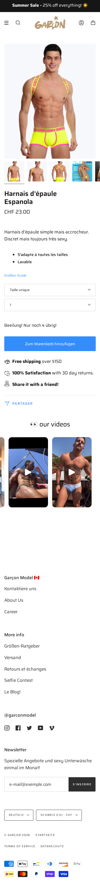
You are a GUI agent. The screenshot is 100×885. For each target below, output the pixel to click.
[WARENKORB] (93, 23)
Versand (12, 657)
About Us (13, 600)
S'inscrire (82, 784)
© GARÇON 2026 (17, 835)
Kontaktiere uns (20, 588)
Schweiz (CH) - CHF (57, 815)
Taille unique (20, 290)
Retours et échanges (25, 668)
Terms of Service (19, 846)
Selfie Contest (18, 680)
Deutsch (17, 815)
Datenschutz (52, 846)
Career (11, 611)
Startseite (45, 835)
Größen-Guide (15, 275)
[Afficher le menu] (8, 23)
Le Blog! (12, 691)
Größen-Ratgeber (22, 645)
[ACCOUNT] (81, 23)
